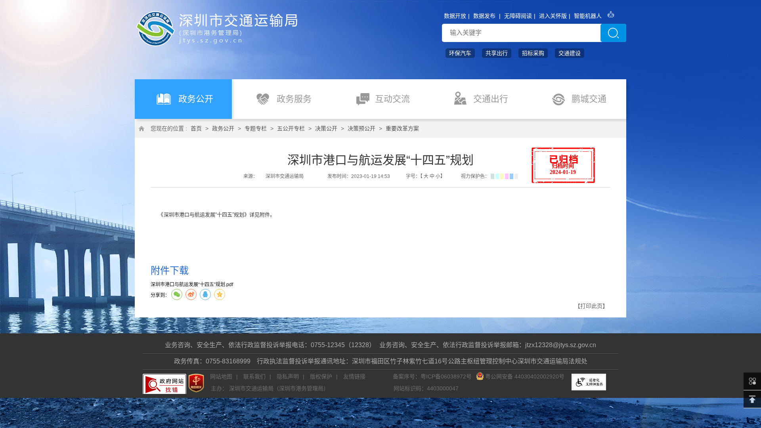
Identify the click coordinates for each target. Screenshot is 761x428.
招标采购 (533, 53)
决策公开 (326, 128)
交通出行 (490, 99)
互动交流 (392, 99)
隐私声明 (288, 376)
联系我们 (254, 376)
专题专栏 (256, 128)
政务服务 (294, 99)
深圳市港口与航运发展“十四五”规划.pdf (192, 284)
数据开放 (455, 16)
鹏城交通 (589, 99)
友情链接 (354, 376)
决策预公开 (361, 128)
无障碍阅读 (518, 16)
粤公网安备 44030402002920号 (524, 376)
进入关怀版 (553, 16)
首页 (196, 128)
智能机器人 (588, 16)
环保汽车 (460, 53)
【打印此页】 (591, 306)
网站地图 (221, 376)
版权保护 (321, 376)
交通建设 (569, 53)
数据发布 (484, 16)
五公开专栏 (291, 128)
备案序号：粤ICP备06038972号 (432, 376)
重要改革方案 (402, 128)
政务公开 (195, 99)
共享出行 (497, 53)
